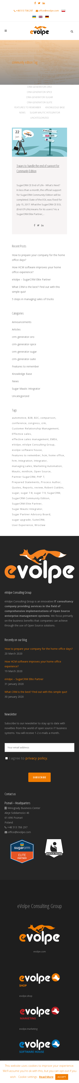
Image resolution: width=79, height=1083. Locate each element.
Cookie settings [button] (27, 1077)
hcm (44, 455)
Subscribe (39, 777)
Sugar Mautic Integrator (26, 388)
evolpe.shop (25, 996)
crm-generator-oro (23, 337)
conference (19, 423)
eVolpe (16, 444)
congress (34, 423)
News (15, 381)
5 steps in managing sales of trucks (33, 299)
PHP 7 (40, 476)
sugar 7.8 (27, 493)
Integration (25, 460)
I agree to (28, 758)
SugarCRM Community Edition (30, 498)
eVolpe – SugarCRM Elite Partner (31, 279)
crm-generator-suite (24, 359)
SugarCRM (53, 493)
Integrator (40, 460)
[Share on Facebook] (34, 225)
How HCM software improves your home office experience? (33, 664)
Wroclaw (40, 525)
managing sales (22, 466)
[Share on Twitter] (38, 225)
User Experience (22, 525)
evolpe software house (27, 450)
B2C (36, 417)
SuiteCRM (38, 519)
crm (43, 423)
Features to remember (25, 366)
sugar (15, 493)
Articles (16, 329)
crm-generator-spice (24, 344)
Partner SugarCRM (23, 476)
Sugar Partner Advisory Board (31, 514)
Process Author (51, 482)
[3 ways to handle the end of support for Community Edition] (39, 142)
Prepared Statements (26, 482)
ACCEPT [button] (62, 1077)
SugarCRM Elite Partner (27, 503)
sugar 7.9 (40, 493)
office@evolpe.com (49, 10)
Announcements (21, 322)
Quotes (16, 487)
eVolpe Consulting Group (38, 444)
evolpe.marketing (28, 1028)
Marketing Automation (48, 466)
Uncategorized (20, 396)
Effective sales (21, 433)
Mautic (16, 471)
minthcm (27, 471)
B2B (30, 417)
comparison (47, 417)
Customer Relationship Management (35, 428)
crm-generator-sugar (24, 351)
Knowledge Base (22, 374)
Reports (28, 487)
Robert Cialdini (53, 487)
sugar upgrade (21, 519)
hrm (14, 460)
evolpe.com (39, 951)
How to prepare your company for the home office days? (39, 648)
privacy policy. (36, 758)
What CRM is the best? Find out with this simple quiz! (36, 692)
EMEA (53, 439)
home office (56, 455)
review (38, 487)
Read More (46, 1077)
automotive (19, 417)
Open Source (42, 471)
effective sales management (30, 439)
